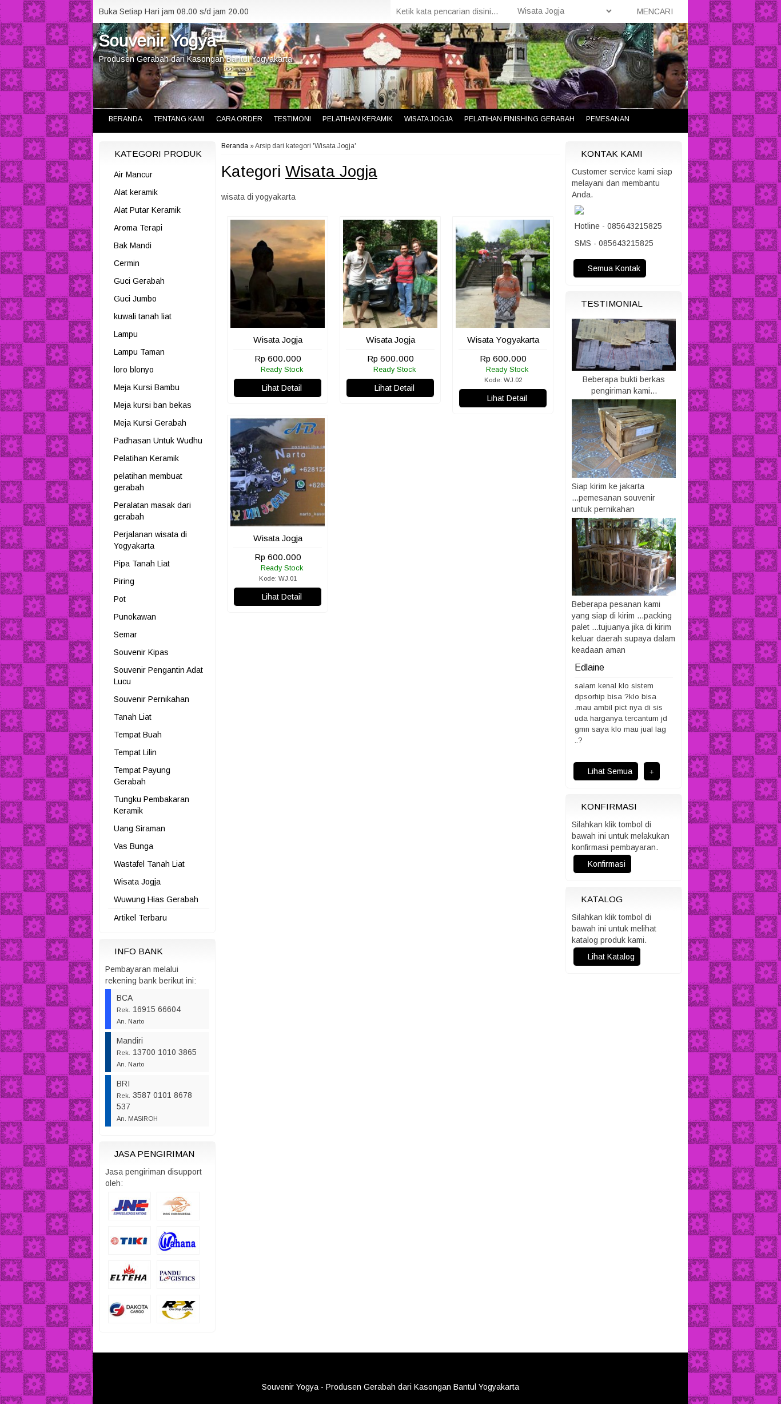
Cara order (239, 119)
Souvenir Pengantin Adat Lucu (158, 675)
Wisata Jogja (428, 119)
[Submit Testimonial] (651, 767)
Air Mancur (133, 174)
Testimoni (292, 119)
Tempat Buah (138, 734)
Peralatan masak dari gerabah (152, 511)
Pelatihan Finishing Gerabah (519, 119)
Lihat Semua (608, 767)
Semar (125, 634)
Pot (120, 599)
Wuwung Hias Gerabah (156, 899)
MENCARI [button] (654, 11)
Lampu (126, 334)
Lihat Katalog (610, 952)
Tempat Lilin (135, 752)
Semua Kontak (612, 268)
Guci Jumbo (135, 298)
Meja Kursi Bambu (147, 387)
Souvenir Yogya (158, 40)
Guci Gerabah (139, 280)
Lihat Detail (281, 387)
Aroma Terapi (138, 227)
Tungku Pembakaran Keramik (151, 805)
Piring (124, 581)
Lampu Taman (139, 351)
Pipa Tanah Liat (142, 563)
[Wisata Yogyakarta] (503, 322)
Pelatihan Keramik (146, 458)
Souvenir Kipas (141, 652)
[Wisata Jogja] (277, 322)
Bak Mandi (133, 245)
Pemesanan (607, 119)
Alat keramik (136, 192)
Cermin (127, 263)
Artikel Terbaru (140, 917)
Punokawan (135, 616)
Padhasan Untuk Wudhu (158, 440)
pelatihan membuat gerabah (148, 481)
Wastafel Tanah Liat (149, 863)
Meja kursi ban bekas (153, 405)
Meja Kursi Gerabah (150, 422)
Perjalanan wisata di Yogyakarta (150, 540)
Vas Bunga (133, 846)
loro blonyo (134, 369)
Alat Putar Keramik (147, 210)
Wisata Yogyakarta (503, 339)
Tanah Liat (133, 716)
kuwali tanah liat (143, 316)
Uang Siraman (139, 828)
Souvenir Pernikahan (151, 699)
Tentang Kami (179, 119)
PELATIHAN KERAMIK (357, 119)
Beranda (124, 119)
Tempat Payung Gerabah (142, 776)
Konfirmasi (605, 859)
